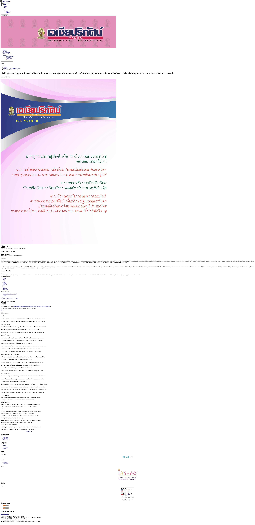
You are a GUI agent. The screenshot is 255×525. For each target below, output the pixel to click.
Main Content (6, 2)
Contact (7, 59)
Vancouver (5, 289)
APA (4, 281)
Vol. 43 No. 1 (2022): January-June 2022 (11, 68)
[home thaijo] (127, 457)
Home (4, 65)
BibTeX (5, 295)
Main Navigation (6, 1)
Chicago (5, 283)
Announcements (6, 52)
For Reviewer (6, 463)
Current (4, 50)
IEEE (4, 285)
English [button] (4, 9)
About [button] (4, 55)
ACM (4, 278)
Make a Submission (5, 514)
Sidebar (4, 4)
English (4, 445)
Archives (5, 51)
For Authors (5, 438)
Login (4, 7)
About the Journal (9, 56)
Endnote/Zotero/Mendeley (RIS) (10, 294)
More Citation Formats (5, 276)
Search (2, 63)
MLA (4, 287)
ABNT (4, 282)
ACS (4, 279)
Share (2, 310)
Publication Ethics (7, 53)
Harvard (5, 284)
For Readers (5, 437)
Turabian (5, 288)
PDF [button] (2, 245)
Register (5, 6)
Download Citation (4, 291)
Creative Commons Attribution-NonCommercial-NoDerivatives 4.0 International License (31, 306)
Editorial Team (9, 58)
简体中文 (8, 12)
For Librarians (6, 439)
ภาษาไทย (8, 11)
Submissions (8, 57)
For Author (5, 462)
